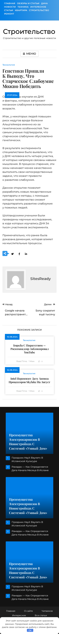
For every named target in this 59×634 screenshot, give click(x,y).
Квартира (21, 10)
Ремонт (9, 13)
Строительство (39, 10)
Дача (44, 3)
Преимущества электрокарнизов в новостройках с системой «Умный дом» (28, 441)
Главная (9, 3)
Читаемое (47, 611)
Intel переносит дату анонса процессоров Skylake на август (29, 380)
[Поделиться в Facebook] (19, 253)
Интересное (38, 6)
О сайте (28, 611)
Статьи (8, 10)
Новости (10, 6)
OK (30, 630)
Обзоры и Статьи (28, 3)
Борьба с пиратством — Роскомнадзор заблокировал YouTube (29, 348)
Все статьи (41, 615)
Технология (8, 65)
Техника (23, 6)
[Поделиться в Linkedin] (25, 253)
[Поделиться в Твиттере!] (12, 253)
